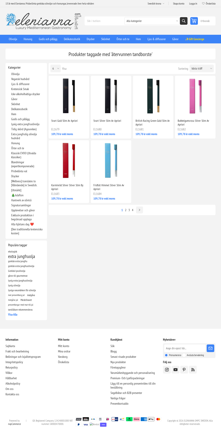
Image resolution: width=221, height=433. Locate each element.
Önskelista (63, 362)
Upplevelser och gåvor (23, 210)
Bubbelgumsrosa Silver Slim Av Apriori (193, 122)
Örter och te (17, 148)
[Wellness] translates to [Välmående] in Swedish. (24, 183)
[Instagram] (167, 370)
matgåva (31, 295)
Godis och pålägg (20, 119)
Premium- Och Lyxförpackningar (127, 378)
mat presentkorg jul (16, 295)
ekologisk (12, 251)
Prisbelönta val (19, 171)
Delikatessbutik (19, 109)
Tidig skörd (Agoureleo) (23, 129)
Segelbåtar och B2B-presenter (126, 393)
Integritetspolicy (14, 362)
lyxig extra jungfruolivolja (20, 280)
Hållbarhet (11, 378)
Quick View (61, 110)
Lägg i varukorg (76, 110)
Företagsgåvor (118, 367)
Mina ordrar (64, 351)
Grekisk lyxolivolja (16, 271)
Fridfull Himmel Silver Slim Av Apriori (108, 187)
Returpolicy (12, 367)
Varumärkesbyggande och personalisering (132, 373)
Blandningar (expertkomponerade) (22, 164)
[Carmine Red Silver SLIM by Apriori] (69, 160)
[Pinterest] (184, 370)
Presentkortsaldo (119, 404)
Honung (15, 143)
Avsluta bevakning (195, 355)
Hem (13, 114)
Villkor (9, 373)
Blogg (113, 351)
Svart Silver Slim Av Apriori (107, 121)
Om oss (9, 389)
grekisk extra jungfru (17, 261)
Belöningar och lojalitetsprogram (23, 357)
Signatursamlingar (21, 205)
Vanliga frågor (118, 398)
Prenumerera (175, 355)
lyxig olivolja (14, 285)
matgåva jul (13, 299)
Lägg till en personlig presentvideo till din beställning (133, 385)
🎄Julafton (17, 195)
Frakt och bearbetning (17, 351)
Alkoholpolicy (13, 383)
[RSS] (193, 370)
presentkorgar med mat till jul (20, 304)
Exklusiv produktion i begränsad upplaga (22, 217)
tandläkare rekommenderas (20, 309)
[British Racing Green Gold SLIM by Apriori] (153, 96)
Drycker (15, 176)
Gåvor (14, 99)
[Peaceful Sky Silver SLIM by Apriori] (111, 160)
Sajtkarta (10, 346)
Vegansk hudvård (20, 79)
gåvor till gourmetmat (17, 275)
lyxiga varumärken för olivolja (22, 290)
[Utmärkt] (16, 190)
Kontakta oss (12, 394)
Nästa (139, 209)
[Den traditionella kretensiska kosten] (26, 231)
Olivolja (15, 74)
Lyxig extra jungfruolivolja (25, 124)
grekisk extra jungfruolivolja (21, 266)
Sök (184, 21)
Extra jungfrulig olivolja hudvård (24, 136)
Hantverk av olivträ (21, 200)
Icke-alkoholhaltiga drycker (25, 94)
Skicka (210, 348)
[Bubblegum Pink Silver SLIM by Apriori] (195, 96)
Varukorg (63, 357)
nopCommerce (14, 424)
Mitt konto (63, 346)
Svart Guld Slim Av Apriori (64, 121)
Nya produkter (118, 362)
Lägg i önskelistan (54, 110)
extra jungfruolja (21, 256)
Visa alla (12, 314)
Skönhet (15, 104)
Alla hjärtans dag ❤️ (22, 224)
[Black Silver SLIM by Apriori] (111, 96)
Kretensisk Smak (20, 89)
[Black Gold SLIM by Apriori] (69, 96)
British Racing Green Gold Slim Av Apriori (153, 122)
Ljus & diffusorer (20, 84)
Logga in (193, 3)
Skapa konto (178, 3)
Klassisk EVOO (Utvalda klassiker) (23, 155)
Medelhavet (26, 300)
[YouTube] (175, 370)
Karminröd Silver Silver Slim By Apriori (67, 187)
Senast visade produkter (123, 357)
